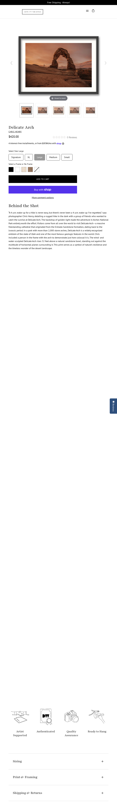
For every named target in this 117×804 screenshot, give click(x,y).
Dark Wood (30, 169)
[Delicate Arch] (42, 110)
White (17, 169)
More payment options (43, 197)
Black (11, 169)
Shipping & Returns (27, 793)
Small (67, 156)
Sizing (17, 761)
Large (39, 156)
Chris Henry (15, 131)
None (36, 169)
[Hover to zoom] (58, 64)
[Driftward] (33, 11)
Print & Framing (25, 777)
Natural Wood (23, 169)
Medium (53, 156)
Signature (16, 156)
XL (29, 156)
